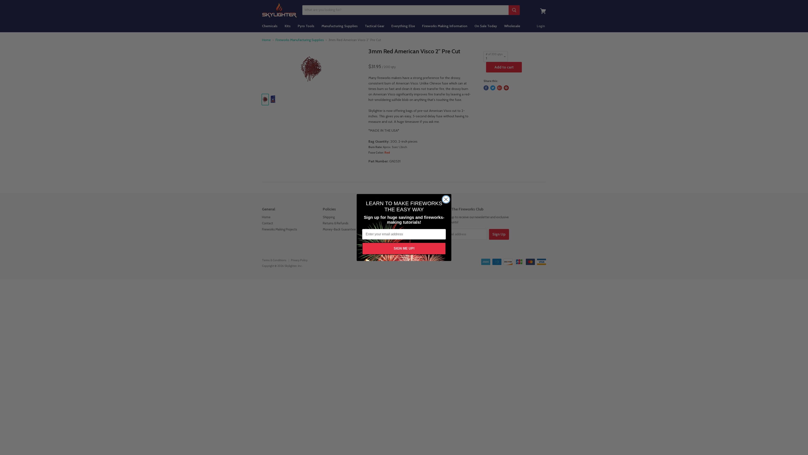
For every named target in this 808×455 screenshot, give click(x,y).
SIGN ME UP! (404, 248)
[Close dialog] (446, 199)
